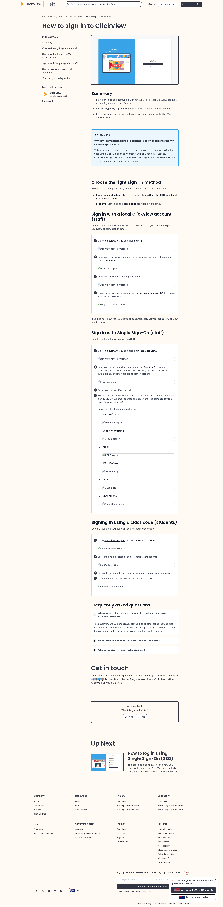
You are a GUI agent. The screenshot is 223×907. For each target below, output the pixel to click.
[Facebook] (36, 890)
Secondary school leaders (170, 809)
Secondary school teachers (171, 805)
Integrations (163, 841)
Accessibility (164, 846)
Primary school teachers (129, 805)
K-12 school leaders (43, 833)
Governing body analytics (87, 833)
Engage (120, 837)
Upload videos (165, 829)
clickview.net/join (114, 540)
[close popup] (215, 879)
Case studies (81, 809)
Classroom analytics (167, 850)
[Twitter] (42, 890)
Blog (77, 801)
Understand (122, 841)
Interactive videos (166, 833)
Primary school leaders (128, 809)
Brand (78, 805)
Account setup (75, 16)
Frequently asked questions (57, 78)
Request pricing (168, 4)
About (37, 801)
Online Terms (184, 903)
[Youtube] (55, 890)
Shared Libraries (83, 837)
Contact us (39, 805)
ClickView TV (164, 862)
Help (44, 16)
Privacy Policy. (146, 891)
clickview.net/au (113, 240)
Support (38, 809)
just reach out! (159, 675)
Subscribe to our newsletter (152, 886)
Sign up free (40, 813)
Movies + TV (164, 858)
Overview (121, 801)
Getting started (57, 16)
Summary (47, 42)
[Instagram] (49, 890)
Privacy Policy (145, 903)
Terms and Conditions (164, 903)
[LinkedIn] (61, 890)
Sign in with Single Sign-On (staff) (60, 63)
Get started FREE (191, 4)
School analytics (166, 854)
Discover (121, 833)
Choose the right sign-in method (59, 48)
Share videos (164, 837)
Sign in (152, 4)
